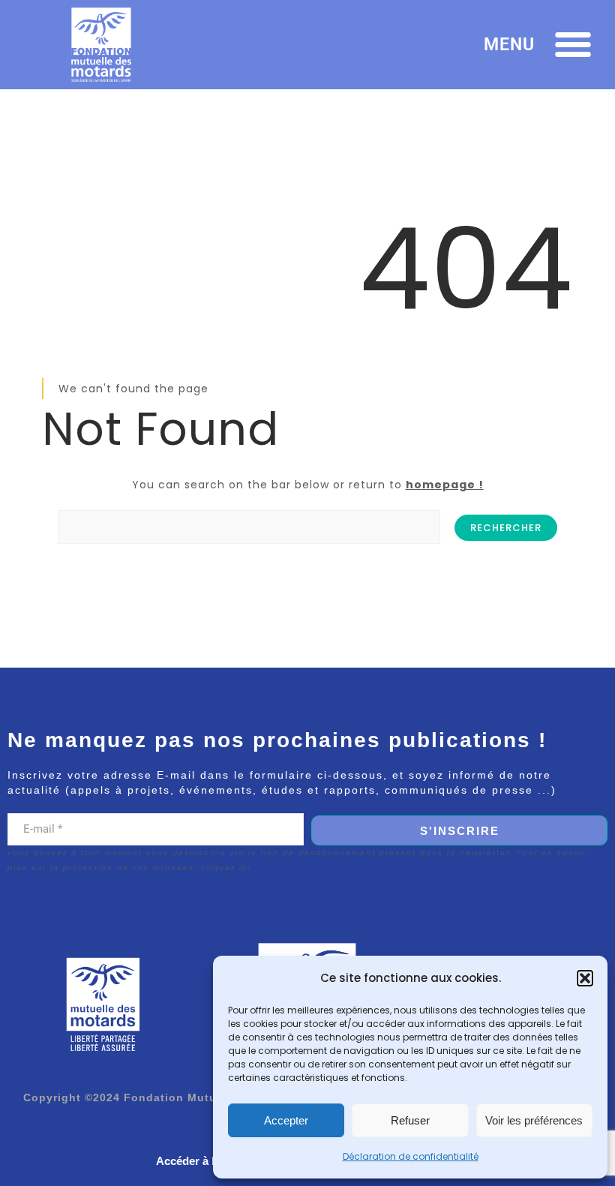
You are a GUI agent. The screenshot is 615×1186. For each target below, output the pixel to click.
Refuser (410, 1120)
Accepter (286, 1120)
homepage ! (445, 484)
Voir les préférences (534, 1120)
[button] (585, 978)
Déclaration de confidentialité (410, 1156)
